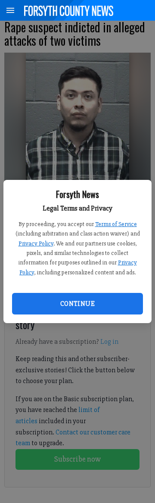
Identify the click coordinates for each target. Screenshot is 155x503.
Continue (77, 303)
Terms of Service (116, 224)
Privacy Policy (36, 243)
